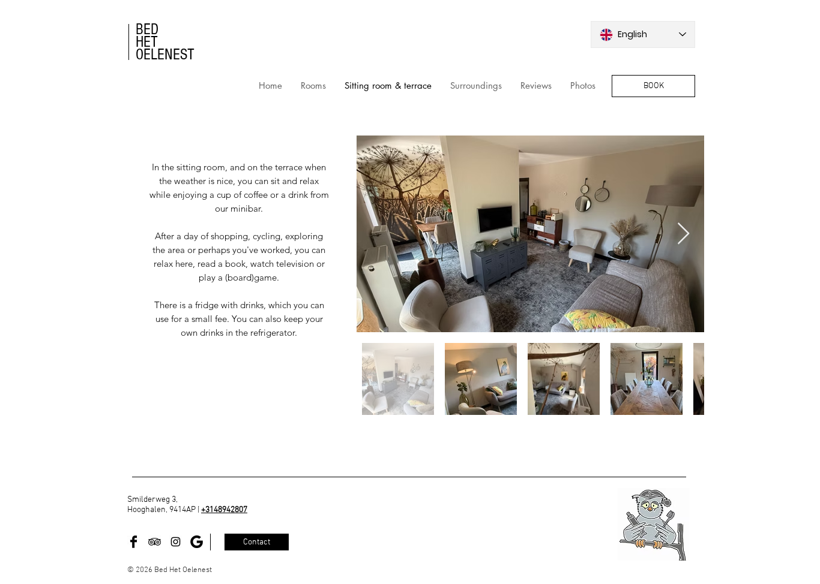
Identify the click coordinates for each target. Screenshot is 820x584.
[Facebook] (133, 541)
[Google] (196, 541)
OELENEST (165, 55)
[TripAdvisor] (154, 541)
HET (147, 42)
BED (147, 29)
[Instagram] (175, 541)
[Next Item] (683, 234)
